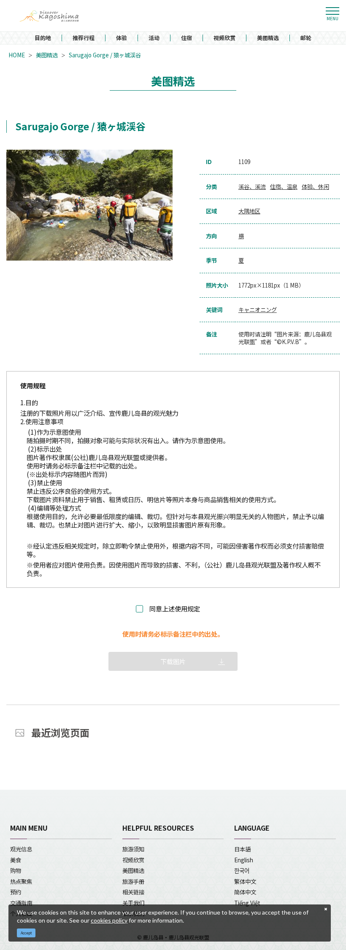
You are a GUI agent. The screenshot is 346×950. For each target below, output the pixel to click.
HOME (16, 55)
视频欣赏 (224, 38)
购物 (15, 870)
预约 (15, 892)
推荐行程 (84, 38)
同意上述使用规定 (174, 609)
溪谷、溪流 (252, 186)
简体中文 (245, 892)
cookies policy (109, 920)
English (243, 860)
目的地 (43, 38)
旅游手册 (133, 881)
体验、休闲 (315, 186)
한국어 (241, 870)
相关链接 (133, 892)
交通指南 (21, 903)
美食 (15, 860)
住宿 (186, 38)
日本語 (242, 849)
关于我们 (133, 903)
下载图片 (173, 661)
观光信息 (21, 849)
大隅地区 (249, 211)
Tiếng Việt (247, 903)
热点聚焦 (21, 881)
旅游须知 (133, 849)
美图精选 (268, 38)
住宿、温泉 (283, 186)
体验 (121, 38)
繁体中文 (245, 881)
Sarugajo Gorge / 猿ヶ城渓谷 (105, 55)
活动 (154, 38)
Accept (26, 933)
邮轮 (305, 38)
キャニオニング (257, 309)
